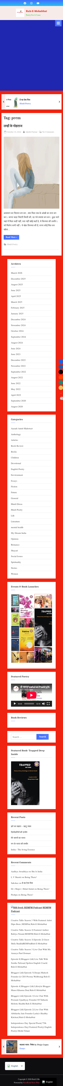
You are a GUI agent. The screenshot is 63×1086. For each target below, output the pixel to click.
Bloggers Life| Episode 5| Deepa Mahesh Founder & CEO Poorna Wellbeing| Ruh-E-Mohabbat (30, 976)
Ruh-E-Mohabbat (36, 11)
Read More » (12, 237)
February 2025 (17, 307)
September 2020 (18, 400)
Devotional (16, 463)
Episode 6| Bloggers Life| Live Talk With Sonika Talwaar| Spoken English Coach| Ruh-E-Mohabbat (29, 962)
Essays (14, 480)
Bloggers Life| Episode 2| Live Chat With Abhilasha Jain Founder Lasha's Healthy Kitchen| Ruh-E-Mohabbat (29, 1013)
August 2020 (17, 406)
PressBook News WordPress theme (36, 1082)
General (14, 498)
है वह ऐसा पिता (25, 99)
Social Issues (17, 556)
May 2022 (16, 389)
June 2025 (16, 290)
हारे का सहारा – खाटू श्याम (21, 826)
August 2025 (17, 284)
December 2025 (18, 278)
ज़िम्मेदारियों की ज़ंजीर (19, 832)
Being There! (31, 877)
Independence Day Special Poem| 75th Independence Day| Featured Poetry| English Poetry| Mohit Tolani (31, 1027)
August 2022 (17, 377)
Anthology (16, 434)
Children (15, 457)
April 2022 (16, 394)
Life (13, 515)
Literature (15, 521)
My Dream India (18, 532)
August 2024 (17, 342)
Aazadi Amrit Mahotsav (22, 428)
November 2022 (18, 365)
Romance (15, 544)
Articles (14, 439)
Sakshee (14, 882)
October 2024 (17, 330)
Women (14, 573)
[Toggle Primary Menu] (58, 23)
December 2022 (18, 359)
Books (14, 451)
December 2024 (18, 319)
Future (14, 492)
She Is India (37, 871)
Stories (14, 567)
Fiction (14, 486)
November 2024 (18, 325)
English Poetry (17, 469)
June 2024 (16, 348)
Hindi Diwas (16, 504)
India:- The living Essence (23, 849)
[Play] (14, 703)
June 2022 (16, 383)
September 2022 (18, 371)
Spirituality (16, 562)
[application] (31, 695)
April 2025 (16, 296)
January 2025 (17, 313)
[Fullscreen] (48, 703)
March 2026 (16, 272)
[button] (15, 600)
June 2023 (16, 354)
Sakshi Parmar (32, 131)
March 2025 (16, 301)
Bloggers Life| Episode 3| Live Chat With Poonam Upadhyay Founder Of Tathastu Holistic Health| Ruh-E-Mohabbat (29, 999)
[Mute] (43, 703)
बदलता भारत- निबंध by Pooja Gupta (34, 1044)
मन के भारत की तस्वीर (19, 843)
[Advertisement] (31, 59)
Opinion (14, 538)
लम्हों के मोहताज (13, 126)
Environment (17, 474)
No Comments (48, 132)
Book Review (17, 445)
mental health (17, 527)
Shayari (14, 550)
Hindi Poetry (25, 103)
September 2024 (18, 336)
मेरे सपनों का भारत (18, 837)
